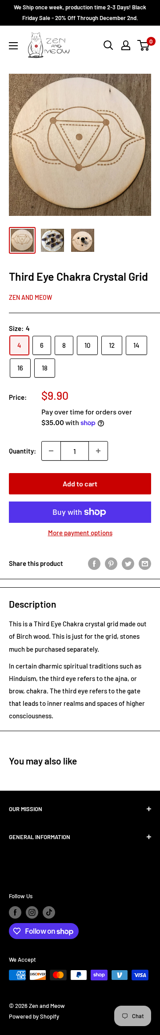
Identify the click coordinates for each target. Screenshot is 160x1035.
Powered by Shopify (34, 1016)
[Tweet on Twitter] (128, 563)
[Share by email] (145, 563)
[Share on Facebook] (94, 563)
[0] (143, 45)
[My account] (125, 45)
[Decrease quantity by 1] (51, 451)
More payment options (80, 533)
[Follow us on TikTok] (49, 912)
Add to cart (80, 483)
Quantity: (22, 451)
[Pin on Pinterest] (111, 563)
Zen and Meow (30, 297)
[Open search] (108, 45)
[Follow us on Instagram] (32, 912)
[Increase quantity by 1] (98, 451)
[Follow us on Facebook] (15, 912)
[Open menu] (13, 45)
